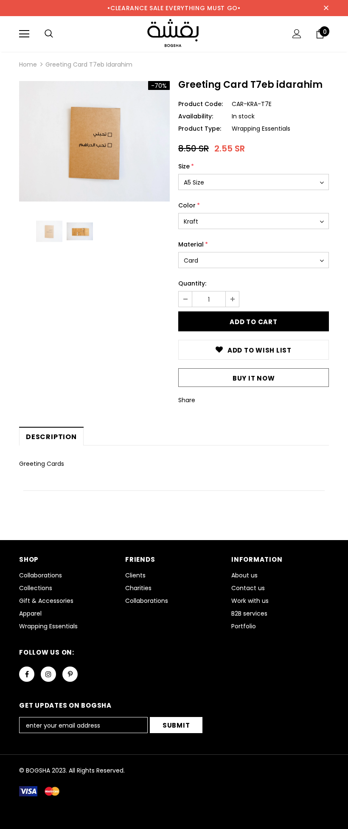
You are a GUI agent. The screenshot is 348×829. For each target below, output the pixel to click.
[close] (326, 8)
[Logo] (174, 33)
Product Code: (200, 104)
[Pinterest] (70, 674)
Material (193, 244)
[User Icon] (296, 33)
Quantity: (192, 283)
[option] (94, 141)
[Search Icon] (49, 34)
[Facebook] (26, 674)
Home (28, 64)
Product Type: (199, 128)
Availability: (195, 116)
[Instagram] (48, 674)
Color (189, 205)
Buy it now (254, 378)
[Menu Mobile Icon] (24, 34)
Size (186, 166)
